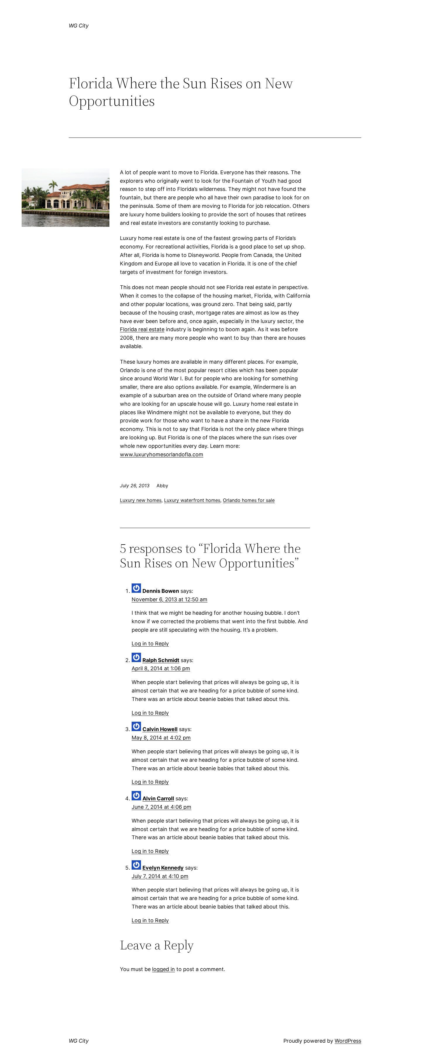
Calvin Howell (160, 729)
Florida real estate (142, 329)
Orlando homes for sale (249, 500)
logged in (163, 969)
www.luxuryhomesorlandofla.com (161, 454)
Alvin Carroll (158, 798)
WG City (79, 26)
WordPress (348, 1041)
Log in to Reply (150, 643)
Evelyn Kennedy (163, 868)
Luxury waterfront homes (192, 500)
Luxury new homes (140, 500)
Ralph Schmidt (160, 660)
